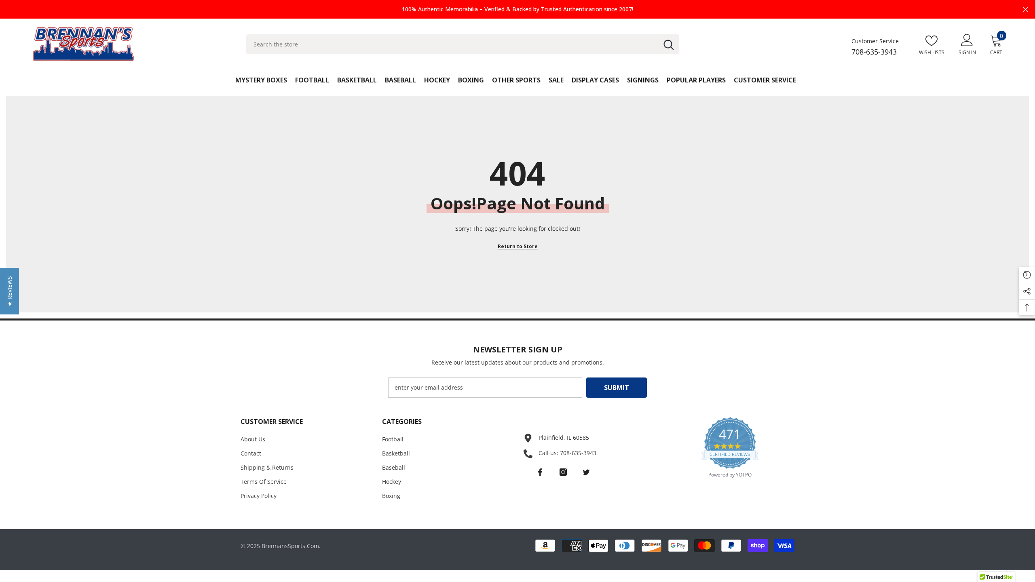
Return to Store (518, 246)
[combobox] (452, 44)
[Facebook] (540, 472)
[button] (9, 291)
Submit (616, 387)
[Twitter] (586, 472)
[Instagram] (563, 472)
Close (1025, 9)
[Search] (462, 44)
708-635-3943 (874, 52)
